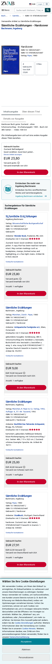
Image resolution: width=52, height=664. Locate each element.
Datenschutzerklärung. (20, 637)
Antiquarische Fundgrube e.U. (27, 327)
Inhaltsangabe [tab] (10, 111)
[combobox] (30, 10)
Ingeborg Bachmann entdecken (29, 196)
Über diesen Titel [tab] (31, 111)
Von (27, 68)
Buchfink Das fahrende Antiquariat (29, 424)
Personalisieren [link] (26, 657)
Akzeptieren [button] (26, 641)
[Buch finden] (47, 10)
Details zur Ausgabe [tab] (13, 118)
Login (40, 4)
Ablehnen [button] (26, 649)
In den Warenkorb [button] (26, 172)
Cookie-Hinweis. (29, 628)
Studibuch (18, 515)
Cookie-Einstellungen (24, 623)
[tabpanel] (24, 131)
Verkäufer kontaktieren (14, 262)
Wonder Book (20, 236)
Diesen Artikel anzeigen (13, 154)
